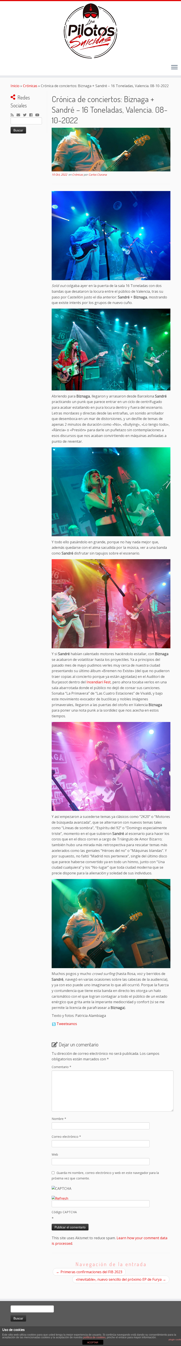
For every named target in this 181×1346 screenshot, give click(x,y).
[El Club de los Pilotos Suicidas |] (90, 30)
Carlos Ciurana (98, 174)
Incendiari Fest (99, 682)
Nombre (59, 1119)
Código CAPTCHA (64, 1212)
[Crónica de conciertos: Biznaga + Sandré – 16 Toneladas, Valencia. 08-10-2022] (111, 150)
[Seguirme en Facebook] (32, 115)
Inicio (15, 85)
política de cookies (94, 1337)
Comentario (61, 1067)
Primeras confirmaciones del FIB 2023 (89, 1271)
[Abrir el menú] (174, 67)
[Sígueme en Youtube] (38, 115)
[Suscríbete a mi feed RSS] (14, 115)
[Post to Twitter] (54, 1023)
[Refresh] (60, 1198)
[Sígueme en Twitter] (26, 115)
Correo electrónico (66, 1136)
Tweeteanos (67, 1023)
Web (55, 1154)
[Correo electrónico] (20, 115)
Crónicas (30, 85)
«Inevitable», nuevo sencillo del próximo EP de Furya (121, 1279)
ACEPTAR (92, 1342)
